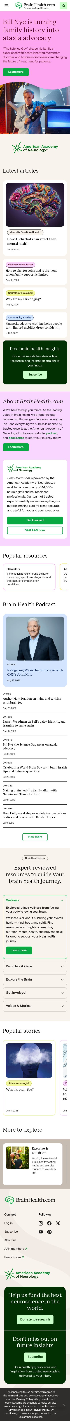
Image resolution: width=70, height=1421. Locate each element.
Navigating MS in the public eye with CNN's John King (35, 672)
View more (35, 837)
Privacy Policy (24, 1399)
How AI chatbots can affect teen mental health (31, 241)
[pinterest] (49, 1232)
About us (10, 1240)
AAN (14, 1249)
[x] (58, 1223)
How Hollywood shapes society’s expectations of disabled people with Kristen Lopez (34, 815)
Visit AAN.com (35, 530)
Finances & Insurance (20, 264)
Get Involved (15, 992)
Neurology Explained (20, 293)
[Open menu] (6, 5)
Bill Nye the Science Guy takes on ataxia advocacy (30, 746)
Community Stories (19, 317)
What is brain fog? (20, 1089)
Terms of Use (15, 1395)
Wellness (12, 900)
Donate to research (35, 1319)
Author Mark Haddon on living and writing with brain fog (32, 701)
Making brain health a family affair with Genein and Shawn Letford (30, 792)
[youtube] (41, 1232)
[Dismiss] (64, 1404)
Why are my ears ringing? (23, 299)
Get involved (35, 520)
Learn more (16, 72)
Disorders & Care (19, 966)
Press (12, 1257)
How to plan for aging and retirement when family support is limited (31, 273)
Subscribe (35, 374)
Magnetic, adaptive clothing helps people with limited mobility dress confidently (34, 326)
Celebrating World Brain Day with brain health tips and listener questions (35, 769)
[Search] (63, 5)
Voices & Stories (18, 1006)
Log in (8, 1223)
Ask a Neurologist (18, 1083)
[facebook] (49, 1223)
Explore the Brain (19, 979)
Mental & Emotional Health (25, 232)
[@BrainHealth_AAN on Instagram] (41, 1223)
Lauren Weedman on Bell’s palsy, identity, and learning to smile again (34, 723)
